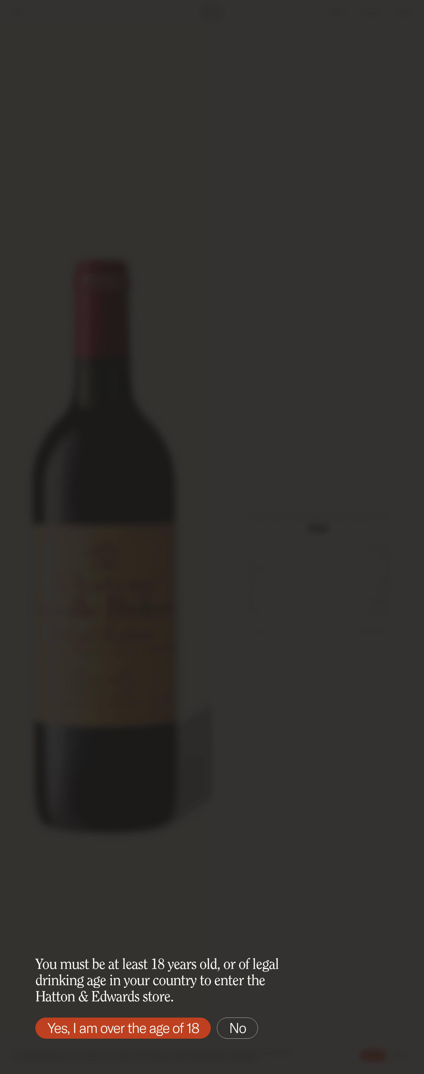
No (237, 1028)
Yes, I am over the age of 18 (123, 1028)
